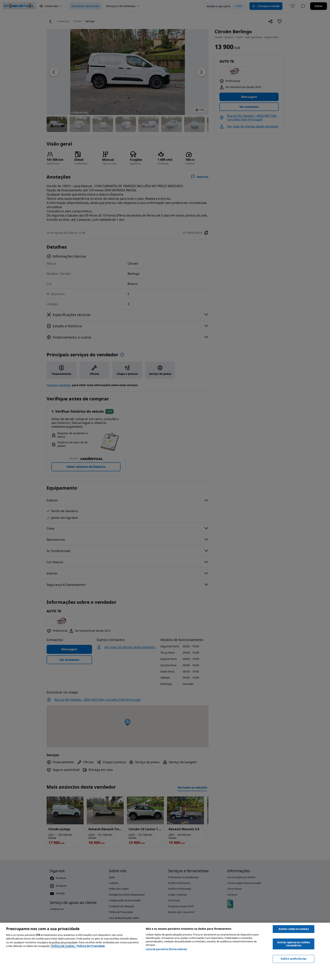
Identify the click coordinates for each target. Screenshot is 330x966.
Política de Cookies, (63, 946)
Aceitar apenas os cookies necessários (293, 944)
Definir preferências (294, 958)
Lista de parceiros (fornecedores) (166, 949)
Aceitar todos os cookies (293, 929)
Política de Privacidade (91, 946)
